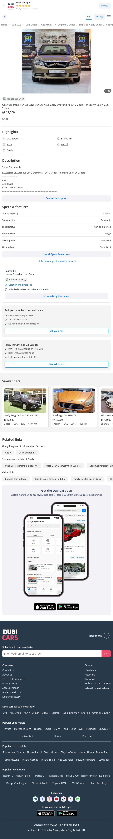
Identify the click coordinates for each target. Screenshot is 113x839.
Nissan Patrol (34, 752)
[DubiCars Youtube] (56, 799)
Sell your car (56, 331)
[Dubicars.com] (56, 635)
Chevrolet (104, 728)
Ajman (35, 712)
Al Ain (27, 712)
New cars (90, 674)
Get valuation (56, 364)
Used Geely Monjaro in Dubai (19, 465)
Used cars (90, 670)
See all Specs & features (56, 254)
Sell (88, 16)
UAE (5, 712)
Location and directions (20, 284)
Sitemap (89, 665)
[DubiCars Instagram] (49, 799)
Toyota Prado (51, 752)
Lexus (48, 728)
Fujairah (55, 712)
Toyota (7, 728)
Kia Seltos (104, 775)
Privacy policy (9, 683)
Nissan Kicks (56, 775)
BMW (57, 728)
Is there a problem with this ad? (58, 261)
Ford (65, 728)
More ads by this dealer (56, 296)
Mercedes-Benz (22, 728)
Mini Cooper (78, 783)
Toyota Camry (69, 752)
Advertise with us (11, 692)
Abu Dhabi (15, 712)
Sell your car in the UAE (98, 683)
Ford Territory (99, 783)
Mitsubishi (27, 736)
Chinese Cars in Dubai (16, 479)
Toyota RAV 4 (103, 752)
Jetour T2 (8, 775)
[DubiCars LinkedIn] (35, 799)
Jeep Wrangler (65, 759)
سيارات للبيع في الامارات (97, 688)
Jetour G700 (72, 775)
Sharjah (85, 712)
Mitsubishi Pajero (85, 759)
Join (106, 653)
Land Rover (77, 728)
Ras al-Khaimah (70, 712)
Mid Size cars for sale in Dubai (50, 479)
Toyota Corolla (30, 759)
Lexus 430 (104, 759)
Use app (99, 16)
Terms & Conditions (13, 679)
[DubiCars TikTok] (63, 799)
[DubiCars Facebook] (42, 799)
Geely (8, 452)
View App (104, 5)
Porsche (87, 736)
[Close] (3, 5)
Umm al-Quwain (101, 712)
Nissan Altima (86, 752)
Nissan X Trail (39, 783)
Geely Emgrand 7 (27, 452)
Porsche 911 (40, 775)
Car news (90, 679)
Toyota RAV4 (59, 783)
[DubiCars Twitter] (70, 799)
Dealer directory (11, 696)
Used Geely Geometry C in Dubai (62, 465)
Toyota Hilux (48, 759)
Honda (58, 736)
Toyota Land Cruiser (14, 752)
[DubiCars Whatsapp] (77, 799)
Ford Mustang (11, 759)
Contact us (8, 670)
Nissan (38, 728)
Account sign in (10, 688)
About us (7, 674)
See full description (56, 198)
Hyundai (91, 728)
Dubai (45, 712)
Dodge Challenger (16, 783)
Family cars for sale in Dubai (88, 479)
